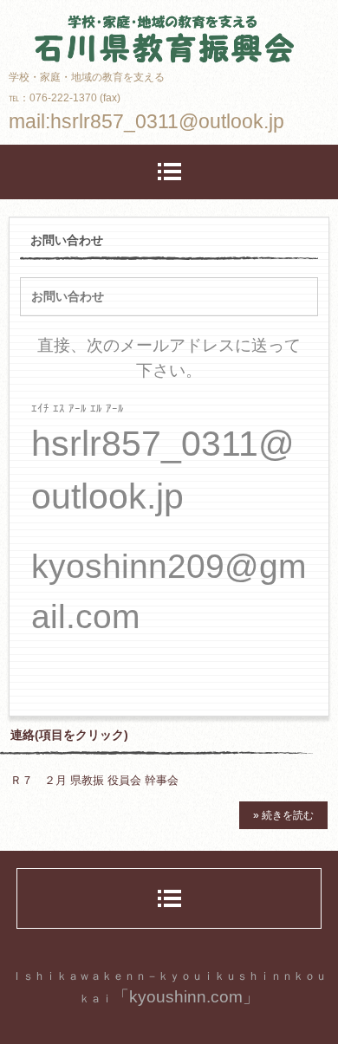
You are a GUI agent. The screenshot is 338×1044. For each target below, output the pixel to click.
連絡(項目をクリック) (69, 735)
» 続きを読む (283, 815)
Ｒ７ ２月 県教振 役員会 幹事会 (94, 780)
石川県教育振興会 (169, 24)
